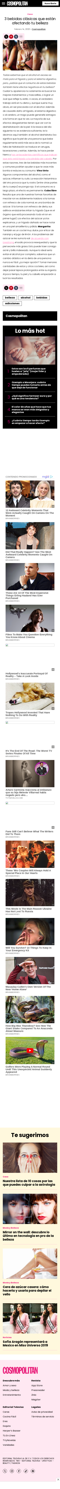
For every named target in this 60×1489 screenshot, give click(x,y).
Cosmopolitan (39, 29)
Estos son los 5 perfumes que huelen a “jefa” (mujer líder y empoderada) (29, 371)
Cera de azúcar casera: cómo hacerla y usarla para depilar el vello (27, 1290)
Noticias (7, 1337)
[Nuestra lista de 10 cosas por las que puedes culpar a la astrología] (30, 1158)
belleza (10, 297)
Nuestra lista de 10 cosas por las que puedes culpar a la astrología (29, 1183)
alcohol (25, 297)
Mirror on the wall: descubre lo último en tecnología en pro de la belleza (28, 1236)
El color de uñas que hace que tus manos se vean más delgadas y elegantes (31, 410)
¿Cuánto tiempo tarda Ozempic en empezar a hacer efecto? (31, 421)
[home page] (17, 3)
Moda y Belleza (11, 1228)
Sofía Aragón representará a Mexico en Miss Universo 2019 (25, 1344)
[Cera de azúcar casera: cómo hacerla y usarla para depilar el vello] (30, 1263)
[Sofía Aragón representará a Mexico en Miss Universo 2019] (30, 1318)
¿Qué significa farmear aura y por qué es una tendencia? (32, 397)
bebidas (41, 297)
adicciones (12, 303)
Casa (30, 14)
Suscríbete (50, 3)
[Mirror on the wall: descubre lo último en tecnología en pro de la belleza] (30, 1209)
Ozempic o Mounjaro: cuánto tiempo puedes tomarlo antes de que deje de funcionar (31, 385)
